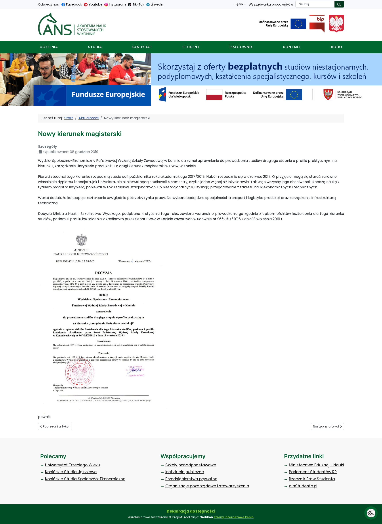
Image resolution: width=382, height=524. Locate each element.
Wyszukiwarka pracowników (271, 4)
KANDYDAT (142, 46)
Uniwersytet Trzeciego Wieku (72, 465)
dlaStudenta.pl (303, 486)
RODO (336, 46)
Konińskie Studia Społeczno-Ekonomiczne (85, 479)
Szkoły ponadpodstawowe (190, 465)
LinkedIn (157, 4)
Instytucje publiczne (184, 472)
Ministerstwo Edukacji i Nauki (316, 465)
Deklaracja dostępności (191, 511)
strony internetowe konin (234, 517)
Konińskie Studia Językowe (71, 472)
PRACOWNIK (241, 46)
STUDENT (191, 46)
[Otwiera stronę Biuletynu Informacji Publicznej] (315, 24)
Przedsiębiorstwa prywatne (191, 479)
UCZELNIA (49, 46)
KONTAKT (292, 46)
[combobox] (315, 4)
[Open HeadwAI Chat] (371, 513)
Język (239, 4)
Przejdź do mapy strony (3, 3)
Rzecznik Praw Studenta (312, 479)
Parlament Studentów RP (313, 472)
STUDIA (95, 46)
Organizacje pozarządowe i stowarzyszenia (207, 486)
